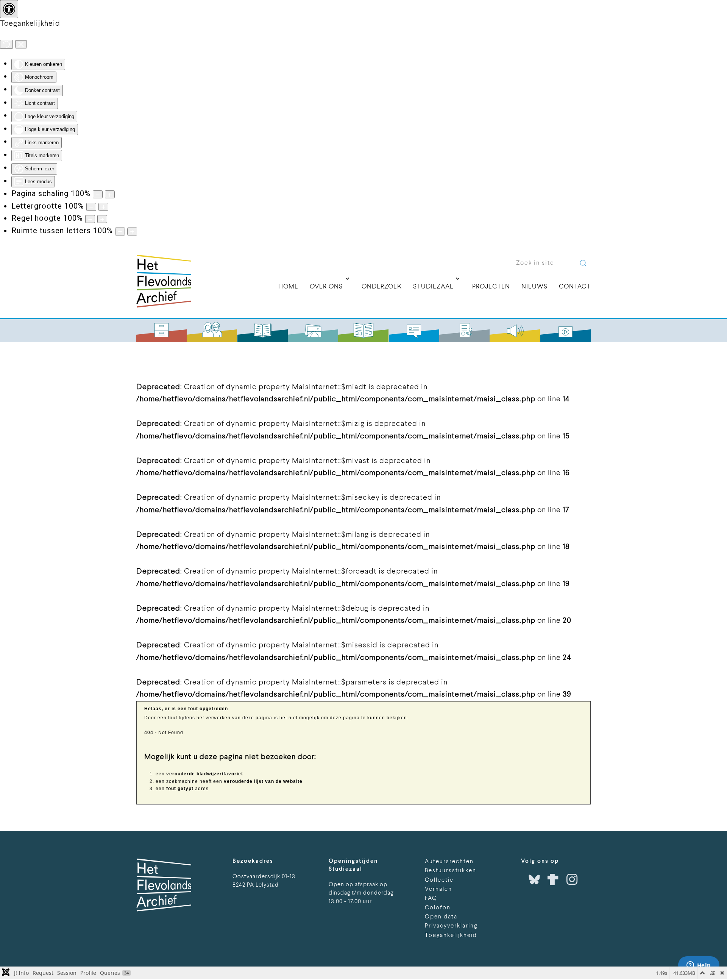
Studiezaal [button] (433, 289)
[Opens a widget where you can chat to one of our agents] (698, 965)
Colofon (438, 908)
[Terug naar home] (163, 281)
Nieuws (534, 287)
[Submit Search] (583, 263)
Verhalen (438, 889)
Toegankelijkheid (451, 935)
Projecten (491, 287)
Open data (441, 917)
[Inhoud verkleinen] (98, 194)
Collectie (439, 880)
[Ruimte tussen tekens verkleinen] (120, 231)
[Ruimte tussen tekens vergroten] (132, 231)
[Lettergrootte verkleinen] (91, 207)
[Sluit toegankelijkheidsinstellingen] (21, 44)
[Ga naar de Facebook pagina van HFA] (553, 879)
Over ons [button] (326, 289)
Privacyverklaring (451, 926)
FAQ (431, 898)
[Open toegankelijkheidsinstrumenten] (9, 9)
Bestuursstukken (450, 871)
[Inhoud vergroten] (110, 194)
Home (288, 287)
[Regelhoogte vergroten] (102, 219)
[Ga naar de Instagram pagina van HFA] (572, 879)
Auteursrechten (449, 862)
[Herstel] (6, 44)
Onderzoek (382, 287)
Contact (575, 287)
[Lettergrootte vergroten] (103, 207)
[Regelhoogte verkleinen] (90, 219)
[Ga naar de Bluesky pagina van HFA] (534, 879)
